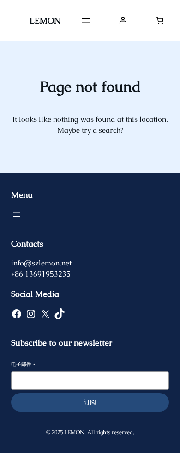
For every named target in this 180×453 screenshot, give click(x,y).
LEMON (45, 20)
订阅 (90, 402)
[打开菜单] (85, 20)
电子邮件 (23, 364)
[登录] (123, 20)
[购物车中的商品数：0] (159, 20)
